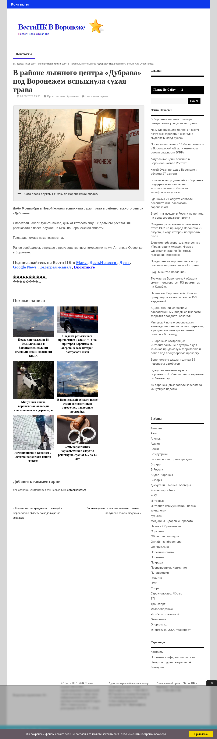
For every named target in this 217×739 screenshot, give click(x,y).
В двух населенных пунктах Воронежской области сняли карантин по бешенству (177, 374)
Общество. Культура (165, 536)
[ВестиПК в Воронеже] (63, 43)
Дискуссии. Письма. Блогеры (171, 485)
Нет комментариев (96, 96)
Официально (160, 546)
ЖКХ (154, 495)
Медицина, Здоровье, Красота (172, 521)
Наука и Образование (166, 526)
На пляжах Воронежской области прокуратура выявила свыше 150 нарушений (174, 297)
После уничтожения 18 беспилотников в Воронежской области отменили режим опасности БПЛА (33, 347)
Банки (155, 449)
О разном (157, 531)
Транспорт (158, 604)
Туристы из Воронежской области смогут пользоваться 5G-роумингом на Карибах (175, 282)
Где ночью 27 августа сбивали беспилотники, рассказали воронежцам (172, 203)
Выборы (156, 480)
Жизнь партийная (163, 490)
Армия (155, 443)
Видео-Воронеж (162, 474)
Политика (157, 557)
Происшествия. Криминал (51, 63)
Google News (25, 267)
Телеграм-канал (56, 267)
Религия (156, 578)
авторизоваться (76, 490)
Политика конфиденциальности (173, 657)
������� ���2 (30, 277)
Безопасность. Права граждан (171, 459)
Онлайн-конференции (166, 541)
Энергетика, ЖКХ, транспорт (171, 629)
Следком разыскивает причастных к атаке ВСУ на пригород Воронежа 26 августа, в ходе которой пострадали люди (77, 344)
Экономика (158, 619)
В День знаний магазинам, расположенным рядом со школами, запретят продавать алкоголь (176, 312)
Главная (29, 63)
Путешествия (160, 572)
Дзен (125, 262)
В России (157, 469)
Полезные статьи (162, 552)
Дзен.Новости (103, 262)
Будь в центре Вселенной (168, 272)
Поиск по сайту (164, 89)
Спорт (155, 588)
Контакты (20, 4)
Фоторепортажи (162, 609)
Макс (82, 262)
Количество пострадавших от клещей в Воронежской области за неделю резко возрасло (37, 513)
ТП (153, 598)
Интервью (157, 500)
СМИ (154, 583)
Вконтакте (84, 267)
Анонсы (156, 438)
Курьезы (156, 515)
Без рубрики (159, 454)
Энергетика (159, 624)
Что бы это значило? (165, 614)
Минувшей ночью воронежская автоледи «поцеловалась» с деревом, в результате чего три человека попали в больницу (33, 410)
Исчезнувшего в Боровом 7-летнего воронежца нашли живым (33, 456)
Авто (154, 433)
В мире (156, 464)
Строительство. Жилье (166, 593)
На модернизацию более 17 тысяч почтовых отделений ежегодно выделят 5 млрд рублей (175, 133)
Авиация (157, 428)
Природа (157, 562)
